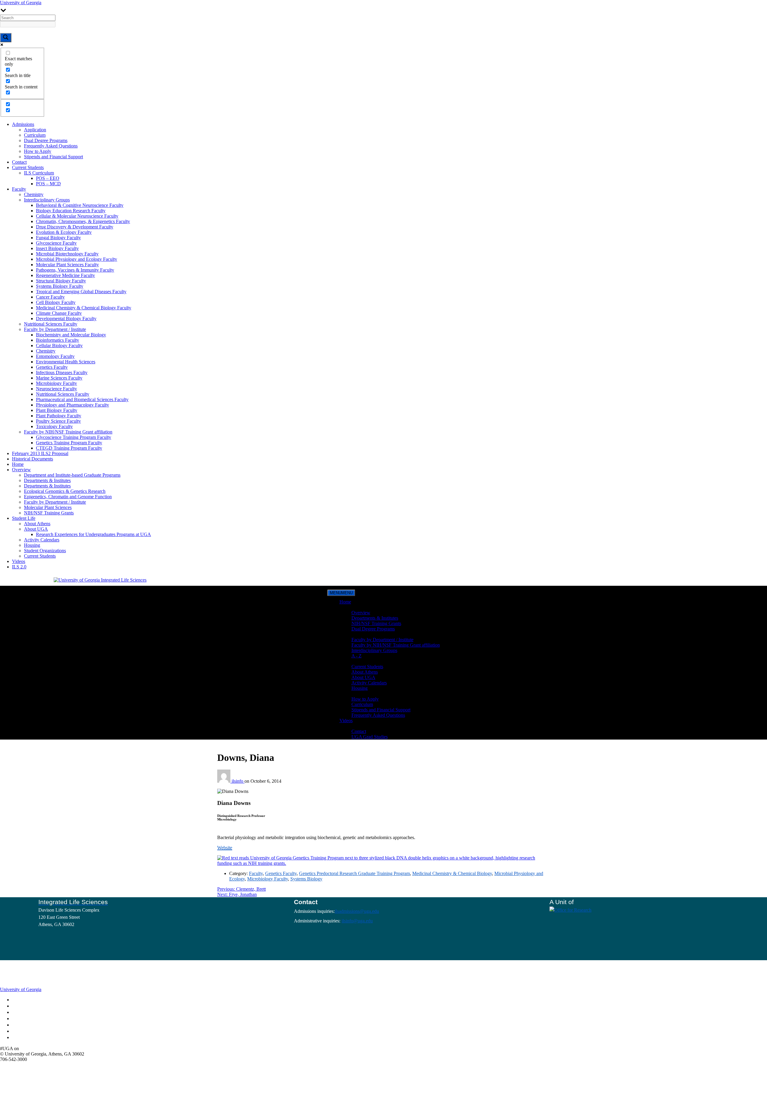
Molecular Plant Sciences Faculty (67, 264)
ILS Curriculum (39, 172)
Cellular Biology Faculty (59, 345)
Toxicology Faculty (54, 426)
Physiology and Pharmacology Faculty (72, 404)
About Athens (37, 523)
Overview (21, 469)
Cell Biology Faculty (56, 302)
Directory (22, 1006)
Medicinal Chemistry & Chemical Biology (452, 873)
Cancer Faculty (50, 296)
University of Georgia (20, 2)
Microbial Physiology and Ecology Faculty (76, 259)
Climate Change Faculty (59, 313)
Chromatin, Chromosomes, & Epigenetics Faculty (83, 221)
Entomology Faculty (55, 356)
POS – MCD (48, 183)
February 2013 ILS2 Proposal (40, 453)
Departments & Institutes (47, 480)
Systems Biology (306, 878)
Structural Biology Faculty (61, 280)
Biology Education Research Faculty (70, 210)
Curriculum (35, 135)
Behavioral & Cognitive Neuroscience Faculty (79, 205)
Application (35, 129)
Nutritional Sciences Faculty (50, 323)
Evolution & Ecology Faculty (64, 232)
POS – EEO (47, 178)
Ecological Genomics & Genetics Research (64, 491)
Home (18, 464)
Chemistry (33, 194)
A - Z (356, 655)
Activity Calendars (41, 539)
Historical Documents (32, 458)
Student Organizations (45, 550)
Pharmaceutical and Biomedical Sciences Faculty (82, 399)
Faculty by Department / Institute (55, 329)
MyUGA (22, 1013)
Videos (18, 561)
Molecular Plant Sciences (48, 507)
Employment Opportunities (35, 1019)
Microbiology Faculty (56, 383)
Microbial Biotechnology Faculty (67, 253)
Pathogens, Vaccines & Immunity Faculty (75, 270)
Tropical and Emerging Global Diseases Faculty (81, 291)
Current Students (28, 167)
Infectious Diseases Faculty (61, 372)
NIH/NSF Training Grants (49, 512)
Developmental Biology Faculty (66, 318)
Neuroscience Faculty (56, 388)
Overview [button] (348, 607)
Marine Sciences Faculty (59, 377)
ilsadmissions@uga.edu (357, 911)
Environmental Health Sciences (65, 361)
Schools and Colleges (31, 1000)
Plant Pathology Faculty (58, 415)
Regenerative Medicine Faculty (65, 275)
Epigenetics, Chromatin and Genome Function (68, 496)
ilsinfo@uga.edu (357, 920)
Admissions (23, 124)
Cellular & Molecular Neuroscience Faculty (77, 216)
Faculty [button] (346, 634)
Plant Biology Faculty (56, 410)
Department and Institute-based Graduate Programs (72, 475)
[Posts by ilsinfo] (224, 781)
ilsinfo (238, 781)
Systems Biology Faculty (59, 286)
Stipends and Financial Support (53, 156)
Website (224, 847)
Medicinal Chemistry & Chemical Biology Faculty (83, 307)
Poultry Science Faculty (58, 421)
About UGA (36, 529)
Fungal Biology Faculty (58, 237)
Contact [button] (346, 725)
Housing (32, 545)
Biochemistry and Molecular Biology (71, 334)
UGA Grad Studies (369, 736)
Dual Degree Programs (45, 140)
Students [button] (347, 661)
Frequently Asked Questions (51, 145)
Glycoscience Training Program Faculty (73, 437)
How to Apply (37, 151)
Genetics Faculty (52, 367)
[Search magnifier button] (5, 37)
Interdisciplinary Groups (47, 199)
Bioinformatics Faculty (57, 340)
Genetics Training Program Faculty (69, 442)
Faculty (19, 189)
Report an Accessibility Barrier (37, 1031)
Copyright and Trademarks (35, 1025)
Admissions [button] (350, 693)
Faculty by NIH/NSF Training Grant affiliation (68, 431)
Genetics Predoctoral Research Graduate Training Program (354, 873)
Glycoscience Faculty (56, 243)
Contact (19, 162)
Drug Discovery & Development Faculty (74, 226)
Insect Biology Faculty (57, 248)
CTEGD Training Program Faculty (69, 448)
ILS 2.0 (19, 566)
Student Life (23, 518)
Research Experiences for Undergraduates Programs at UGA (93, 534)
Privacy (21, 1038)
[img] (23, 1048)
